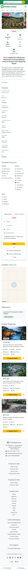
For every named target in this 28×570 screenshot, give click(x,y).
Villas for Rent (14, 482)
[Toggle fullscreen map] (3, 269)
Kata (14, 510)
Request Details (8, 214)
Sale (3, 152)
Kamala (14, 505)
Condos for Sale (14, 469)
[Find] (23, 2)
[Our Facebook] (10, 558)
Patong (14, 503)
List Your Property (14, 527)
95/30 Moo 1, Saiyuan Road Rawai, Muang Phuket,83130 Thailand (14, 447)
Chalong (14, 501)
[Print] (24, 14)
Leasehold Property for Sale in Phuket (13, 313)
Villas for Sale (14, 466)
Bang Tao (12, 10)
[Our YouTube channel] (18, 558)
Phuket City (14, 512)
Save (15, 257)
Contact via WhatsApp (15, 250)
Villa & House (19, 10)
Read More (5, 82)
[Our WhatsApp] (7, 558)
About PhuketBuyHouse (14, 522)
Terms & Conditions (14, 539)
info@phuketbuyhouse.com (14, 453)
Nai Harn (14, 499)
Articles (14, 529)
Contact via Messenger (15, 254)
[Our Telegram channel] (20, 558)
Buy (7, 10)
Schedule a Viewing (19, 214)
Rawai (14, 494)
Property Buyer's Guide (14, 534)
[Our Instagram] (12, 558)
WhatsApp (22, 568)
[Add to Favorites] (23, 358)
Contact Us (14, 525)
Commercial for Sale (14, 473)
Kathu (14, 508)
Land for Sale (14, 471)
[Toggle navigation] (25, 6)
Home (3, 10)
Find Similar (8, 568)
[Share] (21, 14)
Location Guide (14, 536)
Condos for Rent (14, 485)
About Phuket (14, 532)
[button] (14, 514)
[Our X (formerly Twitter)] (15, 558)
